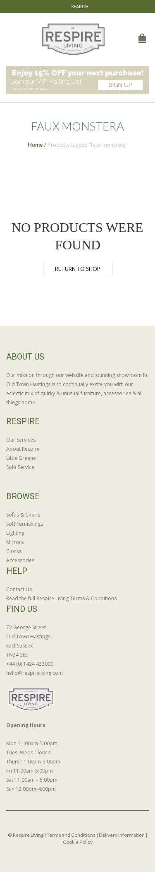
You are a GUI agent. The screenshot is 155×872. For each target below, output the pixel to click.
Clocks (13, 551)
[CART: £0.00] (142, 34)
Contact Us (19, 589)
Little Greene (21, 457)
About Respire (23, 448)
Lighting (15, 532)
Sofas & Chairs (23, 514)
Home (35, 144)
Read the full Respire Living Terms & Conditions (61, 598)
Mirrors (15, 542)
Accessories (20, 560)
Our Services (21, 439)
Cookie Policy (78, 842)
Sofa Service (20, 467)
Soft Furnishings (24, 523)
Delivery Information (122, 835)
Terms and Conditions (71, 835)
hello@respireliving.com (34, 672)
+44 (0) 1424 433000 (29, 663)
